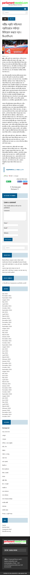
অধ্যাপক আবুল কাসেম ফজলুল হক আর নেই (11, 268)
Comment (7, 210)
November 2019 (6, 414)
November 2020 (6, 390)
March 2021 (5, 382)
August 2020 (6, 396)
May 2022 (5, 353)
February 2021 (6, 384)
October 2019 (6, 416)
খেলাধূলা (4, 435)
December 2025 (6, 296)
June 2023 (5, 330)
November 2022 (6, 341)
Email (5, 228)
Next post (14, 189)
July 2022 (5, 349)
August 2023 (6, 328)
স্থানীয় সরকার (5, 510)
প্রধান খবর (4, 458)
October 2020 (6, 392)
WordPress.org (6, 531)
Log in (4, 525)
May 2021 (5, 377)
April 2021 (5, 380)
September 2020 (7, 394)
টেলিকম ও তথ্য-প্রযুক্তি (7, 443)
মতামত (3, 476)
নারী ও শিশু (4, 446)
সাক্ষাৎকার (4, 506)
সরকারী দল (4, 488)
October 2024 (6, 308)
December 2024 (6, 306)
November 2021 (6, 365)
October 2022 (6, 343)
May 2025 (5, 302)
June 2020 (5, 400)
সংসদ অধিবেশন (5, 491)
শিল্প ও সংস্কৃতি (5, 484)
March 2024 (5, 316)
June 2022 (5, 351)
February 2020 (6, 408)
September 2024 (7, 310)
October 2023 (6, 324)
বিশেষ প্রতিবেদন (5, 469)
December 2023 (6, 320)
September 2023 (7, 326)
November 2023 (6, 322)
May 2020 (5, 402)
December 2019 (6, 412)
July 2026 (5, 294)
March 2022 (5, 357)
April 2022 (5, 355)
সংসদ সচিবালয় (5, 495)
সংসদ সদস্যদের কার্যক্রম (7, 499)
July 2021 (5, 373)
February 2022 (6, 359)
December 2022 (6, 339)
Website (6, 233)
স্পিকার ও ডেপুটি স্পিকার (7, 514)
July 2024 (5, 312)
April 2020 (5, 404)
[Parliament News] (15, 4)
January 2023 (6, 337)
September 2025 (7, 298)
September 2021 (7, 369)
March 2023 (5, 335)
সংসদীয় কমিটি (5, 502)
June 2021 (5, 375)
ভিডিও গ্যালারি (5, 473)
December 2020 (6, 388)
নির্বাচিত (3, 450)
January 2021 (6, 386)
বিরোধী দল (4, 465)
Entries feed (5, 527)
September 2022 (7, 345)
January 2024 (6, 318)
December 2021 (6, 363)
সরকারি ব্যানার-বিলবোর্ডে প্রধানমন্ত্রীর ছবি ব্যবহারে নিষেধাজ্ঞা (14, 262)
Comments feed (6, 529)
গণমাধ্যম (4, 439)
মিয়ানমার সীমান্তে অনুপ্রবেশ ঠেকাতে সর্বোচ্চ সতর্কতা (12, 260)
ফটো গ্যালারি (5, 461)
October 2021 (6, 367)
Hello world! (22, 283)
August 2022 (6, 347)
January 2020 (6, 410)
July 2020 (5, 398)
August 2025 (6, 300)
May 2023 (5, 332)
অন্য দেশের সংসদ (6, 432)
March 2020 (5, 406)
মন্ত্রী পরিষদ (4, 480)
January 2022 (6, 361)
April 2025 (5, 304)
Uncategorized (5, 428)
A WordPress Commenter (9, 283)
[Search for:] (15, 247)
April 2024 (5, 314)
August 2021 (6, 371)
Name (5, 223)
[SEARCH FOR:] (15, 12)
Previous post (16, 187)
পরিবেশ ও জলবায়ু (5, 454)
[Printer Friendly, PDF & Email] (11, 176)
